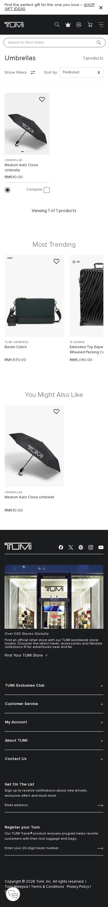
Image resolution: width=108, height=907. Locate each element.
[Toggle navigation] (100, 24)
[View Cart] (89, 24)
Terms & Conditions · (48, 887)
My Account (16, 722)
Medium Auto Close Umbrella (21, 167)
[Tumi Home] (14, 24)
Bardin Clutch (16, 347)
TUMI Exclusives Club (24, 685)
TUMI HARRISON (17, 342)
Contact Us (15, 759)
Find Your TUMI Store (24, 655)
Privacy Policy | (79, 887)
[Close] (101, 7)
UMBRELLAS (13, 160)
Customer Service (21, 704)
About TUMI (16, 740)
